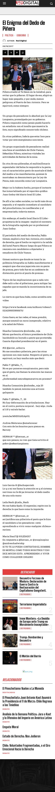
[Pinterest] (16, 52)
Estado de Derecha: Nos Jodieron (21, 736)
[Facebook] (5, 52)
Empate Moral (11, 727)
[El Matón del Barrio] (10, 657)
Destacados (25, 594)
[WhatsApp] (22, 52)
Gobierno (21, 35)
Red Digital (21, 41)
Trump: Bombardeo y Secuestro (31, 639)
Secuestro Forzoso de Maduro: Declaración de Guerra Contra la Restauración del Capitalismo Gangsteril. (33, 584)
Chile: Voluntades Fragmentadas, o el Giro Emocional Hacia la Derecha (26, 747)
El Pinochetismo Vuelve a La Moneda (23, 688)
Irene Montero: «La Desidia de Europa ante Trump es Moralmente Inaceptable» (35, 621)
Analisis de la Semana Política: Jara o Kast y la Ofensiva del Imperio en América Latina (27, 716)
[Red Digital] (5, 40)
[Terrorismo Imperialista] (10, 606)
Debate (6, 709)
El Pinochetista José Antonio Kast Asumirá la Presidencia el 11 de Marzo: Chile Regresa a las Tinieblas (27, 701)
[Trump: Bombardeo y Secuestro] (10, 640)
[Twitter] (11, 52)
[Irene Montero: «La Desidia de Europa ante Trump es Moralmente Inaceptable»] (10, 623)
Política (9, 35)
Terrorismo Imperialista (33, 604)
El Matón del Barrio (30, 656)
